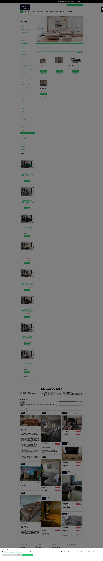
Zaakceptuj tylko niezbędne (8, 554)
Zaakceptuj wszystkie (27, 554)
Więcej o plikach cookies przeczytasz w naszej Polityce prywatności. (12, 552)
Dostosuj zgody (18, 554)
